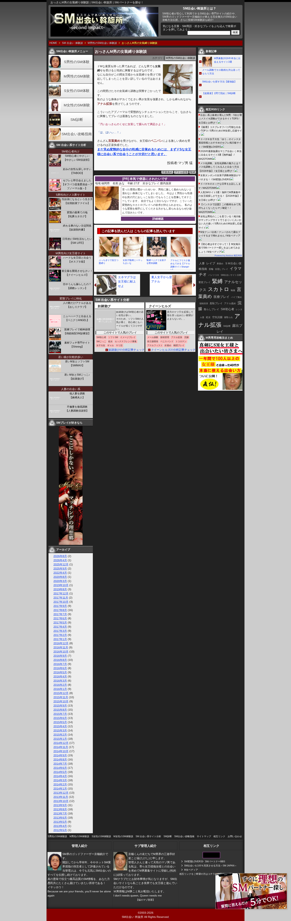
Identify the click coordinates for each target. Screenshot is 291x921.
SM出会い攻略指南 (77, 134)
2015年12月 (60, 693)
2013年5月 (60, 821)
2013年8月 (60, 809)
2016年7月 (60, 664)
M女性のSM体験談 (123, 836)
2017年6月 (60, 618)
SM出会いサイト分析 (231, 275)
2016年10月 (60, 651)
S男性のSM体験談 (57, 836)
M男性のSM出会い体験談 (102, 43)
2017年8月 (60, 610)
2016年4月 (60, 676)
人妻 (202, 263)
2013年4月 (60, 825)
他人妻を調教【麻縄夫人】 (77, 395)
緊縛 (192, 172)
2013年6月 (60, 817)
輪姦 (233, 290)
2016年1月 (60, 689)
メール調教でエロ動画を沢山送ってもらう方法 (221, 72)
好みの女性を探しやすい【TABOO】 (77, 171)
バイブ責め (236, 297)
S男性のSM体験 (76, 62)
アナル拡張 (181, 172)
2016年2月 (60, 684)
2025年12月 (60, 564)
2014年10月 (60, 751)
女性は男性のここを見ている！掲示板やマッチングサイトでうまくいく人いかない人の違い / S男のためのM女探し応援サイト (220, 222)
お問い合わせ (235, 836)
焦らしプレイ (211, 309)
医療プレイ (221, 296)
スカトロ (218, 289)
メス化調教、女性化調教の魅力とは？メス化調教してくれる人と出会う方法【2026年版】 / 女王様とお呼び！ (220, 167)
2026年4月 (60, 560)
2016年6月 (60, 668)
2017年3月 (60, 630)
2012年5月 (60, 830)
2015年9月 (60, 705)
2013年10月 (60, 801)
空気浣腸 (217, 317)
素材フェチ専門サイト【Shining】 (77, 344)
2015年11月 (60, 697)
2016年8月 (60, 659)
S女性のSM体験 (76, 91)
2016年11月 (60, 647)
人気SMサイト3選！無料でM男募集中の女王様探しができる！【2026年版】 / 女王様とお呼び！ (220, 196)
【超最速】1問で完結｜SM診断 (219, 93)
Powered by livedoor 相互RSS (228, 255)
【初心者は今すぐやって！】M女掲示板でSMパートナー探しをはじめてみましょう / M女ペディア (219, 248)
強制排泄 (203, 303)
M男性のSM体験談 (79, 836)
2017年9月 (60, 605)
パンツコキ (213, 275)
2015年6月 (60, 718)
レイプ (210, 263)
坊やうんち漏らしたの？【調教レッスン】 (77, 286)
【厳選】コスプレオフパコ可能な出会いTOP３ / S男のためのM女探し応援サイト (220, 131)
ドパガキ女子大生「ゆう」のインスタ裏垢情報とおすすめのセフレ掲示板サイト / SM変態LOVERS (220, 143)
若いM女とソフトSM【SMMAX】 (77, 363)
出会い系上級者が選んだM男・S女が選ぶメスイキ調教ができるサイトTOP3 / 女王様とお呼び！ (220, 119)
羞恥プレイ (216, 303)
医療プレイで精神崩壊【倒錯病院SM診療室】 (77, 331)
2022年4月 (60, 572)
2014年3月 (60, 780)
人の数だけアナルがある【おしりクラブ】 (77, 304)
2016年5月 (60, 672)
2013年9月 (60, 805)
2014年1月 (60, 788)
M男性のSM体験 (77, 76)
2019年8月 (60, 589)
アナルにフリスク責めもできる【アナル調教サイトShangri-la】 (180, 265)
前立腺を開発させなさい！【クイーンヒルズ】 (77, 272)
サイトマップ (204, 836)
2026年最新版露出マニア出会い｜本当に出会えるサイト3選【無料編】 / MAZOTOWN (220, 155)
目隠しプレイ (221, 269)
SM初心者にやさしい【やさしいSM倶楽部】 (77, 157)
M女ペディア (191, 869)
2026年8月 (60, 556)
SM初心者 (227, 309)
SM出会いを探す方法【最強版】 (219, 81)
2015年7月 (60, 713)
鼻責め (220, 263)
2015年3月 (60, 730)
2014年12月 (60, 742)
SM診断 (76, 120)
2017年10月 (60, 601)
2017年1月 (60, 639)
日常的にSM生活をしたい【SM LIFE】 (77, 240)
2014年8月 (60, 759)
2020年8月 (60, 576)
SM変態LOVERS (193, 861)
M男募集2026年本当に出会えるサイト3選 (227, 60)
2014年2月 (60, 784)
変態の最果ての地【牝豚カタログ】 (77, 214)
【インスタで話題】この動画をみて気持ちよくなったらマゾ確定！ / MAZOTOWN (220, 208)
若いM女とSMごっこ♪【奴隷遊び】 (77, 376)
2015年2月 (60, 734)
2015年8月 (60, 709)
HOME (53, 43)
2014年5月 (60, 772)
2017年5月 (60, 622)
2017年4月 (60, 626)
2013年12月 (60, 792)
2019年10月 (60, 585)
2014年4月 (60, 776)
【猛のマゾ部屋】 (145, 899)
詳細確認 (158, 218)
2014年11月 (60, 747)
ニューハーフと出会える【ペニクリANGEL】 (77, 318)
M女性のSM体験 (77, 105)
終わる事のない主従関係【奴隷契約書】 (77, 227)
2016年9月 (60, 655)
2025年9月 (60, 568)
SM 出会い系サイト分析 (148, 836)
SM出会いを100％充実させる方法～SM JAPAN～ (210, 865)
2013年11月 (60, 796)
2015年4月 (60, 726)
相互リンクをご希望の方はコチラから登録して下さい (207, 874)
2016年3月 (60, 680)
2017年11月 (60, 597)
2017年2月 (60, 635)
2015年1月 (60, 738)
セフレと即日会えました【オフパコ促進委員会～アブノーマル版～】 (77, 184)
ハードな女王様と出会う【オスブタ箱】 (77, 259)
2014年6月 (60, 767)
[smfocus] (211, 857)
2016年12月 (60, 643)
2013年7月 (60, 813)
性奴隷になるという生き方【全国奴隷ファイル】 (77, 201)
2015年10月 (60, 701)
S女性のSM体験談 (101, 836)
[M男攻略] (220, 389)
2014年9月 (60, 755)
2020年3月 (60, 581)
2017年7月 (60, 614)
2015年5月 (60, 722)
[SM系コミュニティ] (71, 543)
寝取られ (228, 317)
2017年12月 (60, 593)
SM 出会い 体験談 (72, 43)
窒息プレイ (204, 282)
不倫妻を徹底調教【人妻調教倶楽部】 (77, 408)
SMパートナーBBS (215, 861)
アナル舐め (230, 303)
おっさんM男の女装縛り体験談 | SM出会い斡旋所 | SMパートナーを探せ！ (97, 2)
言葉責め (167, 172)
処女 (208, 317)
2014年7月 (60, 763)
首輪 (211, 269)
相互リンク (219, 836)
